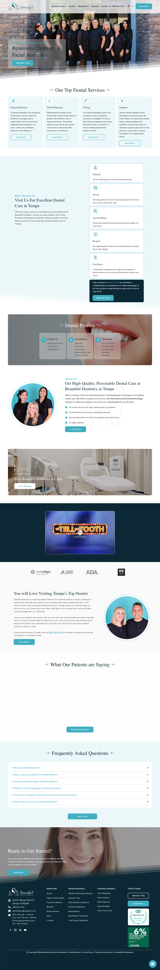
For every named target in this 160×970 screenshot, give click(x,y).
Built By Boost (74, 952)
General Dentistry (76, 888)
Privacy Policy (87, 952)
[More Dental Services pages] (66, 6)
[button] (144, 6)
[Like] (10, 930)
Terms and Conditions (104, 952)
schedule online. (35, 635)
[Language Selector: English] (130, 6)
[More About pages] (75, 6)
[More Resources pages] (88, 6)
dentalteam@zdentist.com (23, 911)
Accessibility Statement (123, 952)
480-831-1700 (118, 6)
